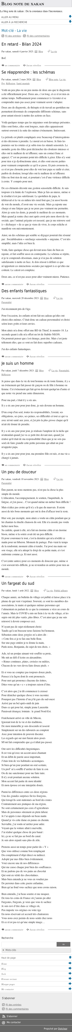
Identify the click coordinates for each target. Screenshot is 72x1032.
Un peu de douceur (19, 472)
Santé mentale (23, 83)
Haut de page (8, 957)
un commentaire (12, 65)
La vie (54, 51)
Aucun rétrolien (33, 65)
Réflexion (10, 83)
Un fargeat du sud (18, 583)
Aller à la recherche (14, 22)
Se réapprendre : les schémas (28, 72)
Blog (41, 51)
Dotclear (62, 1028)
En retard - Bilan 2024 (22, 44)
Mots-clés (11, 950)
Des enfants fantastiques (24, 291)
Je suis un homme (18, 363)
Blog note (53, 79)
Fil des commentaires (38, 36)
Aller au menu (10, 17)
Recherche (7, 937)
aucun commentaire (14, 284)
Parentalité (7, 302)
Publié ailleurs (61, 590)
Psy (3, 83)
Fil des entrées (13, 36)
